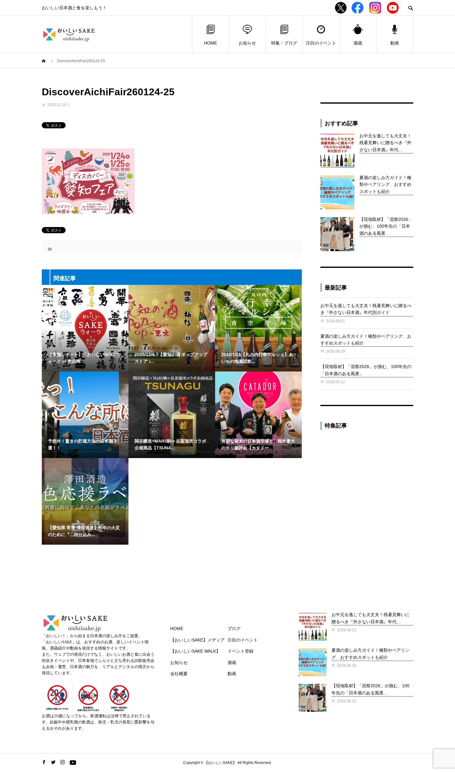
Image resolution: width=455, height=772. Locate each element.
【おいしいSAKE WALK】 (195, 651)
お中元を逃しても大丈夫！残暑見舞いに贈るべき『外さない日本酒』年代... (385, 142)
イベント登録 (241, 651)
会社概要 (179, 673)
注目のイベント (321, 43)
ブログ (234, 628)
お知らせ (247, 43)
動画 (394, 43)
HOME (210, 43)
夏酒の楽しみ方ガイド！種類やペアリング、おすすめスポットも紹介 (385, 184)
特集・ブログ (284, 43)
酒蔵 (357, 43)
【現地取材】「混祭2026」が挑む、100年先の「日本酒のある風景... (386, 226)
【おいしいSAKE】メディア (197, 639)
